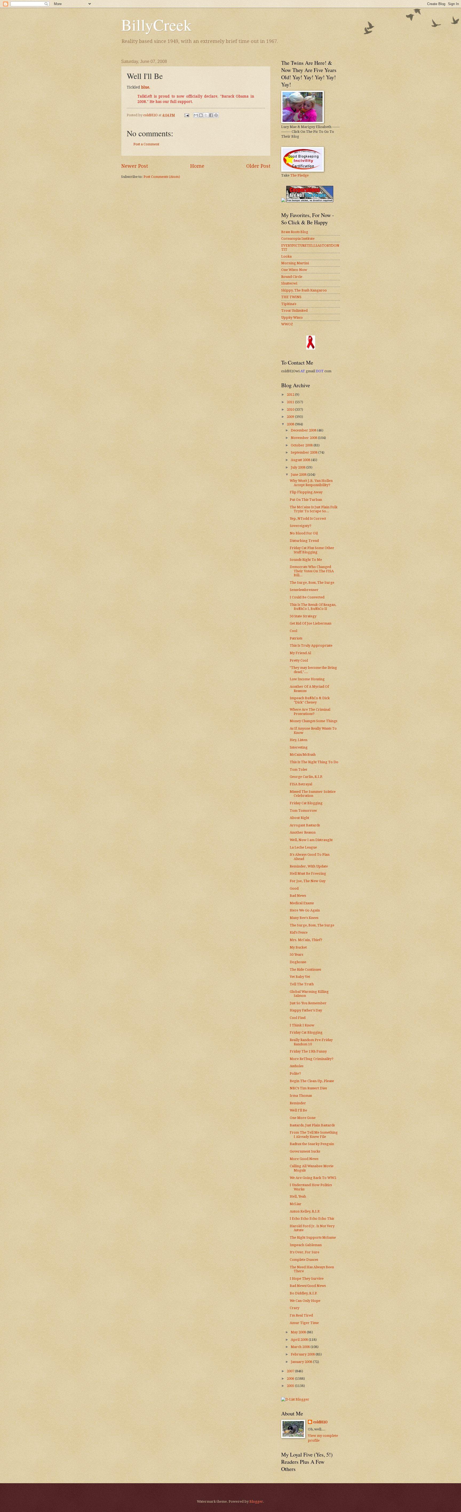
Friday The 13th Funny (308, 1051)
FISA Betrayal (301, 784)
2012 (291, 395)
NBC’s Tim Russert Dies (308, 1088)
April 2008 (300, 1340)
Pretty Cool (299, 660)
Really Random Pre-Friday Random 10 (311, 1042)
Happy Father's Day (306, 1010)
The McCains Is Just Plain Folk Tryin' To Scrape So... (313, 509)
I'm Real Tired (301, 1315)
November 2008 (304, 438)
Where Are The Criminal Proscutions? (310, 711)
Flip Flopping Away (306, 492)
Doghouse (298, 962)
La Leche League (303, 847)
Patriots (296, 638)
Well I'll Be (298, 1110)
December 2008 (304, 430)
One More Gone (303, 1118)
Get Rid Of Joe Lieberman (310, 623)
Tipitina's (288, 304)
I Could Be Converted (307, 597)
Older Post (258, 166)
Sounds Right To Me (306, 560)
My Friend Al (300, 653)
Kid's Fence (299, 932)
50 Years (296, 955)
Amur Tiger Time (304, 1323)
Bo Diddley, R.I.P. (303, 1293)
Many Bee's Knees (304, 918)
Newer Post (134, 166)
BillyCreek (156, 24)
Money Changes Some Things (313, 721)
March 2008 (301, 1347)
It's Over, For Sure (304, 1252)
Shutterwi (289, 283)
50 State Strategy (303, 616)
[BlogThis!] (201, 115)
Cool (293, 631)
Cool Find (297, 1018)
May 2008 (299, 1332)
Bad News (298, 896)
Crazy (294, 1308)
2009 (291, 417)
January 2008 (302, 1362)
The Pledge (299, 175)
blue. (145, 87)
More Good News (304, 1159)
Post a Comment (146, 144)
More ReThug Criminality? (311, 1059)
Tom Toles (298, 769)
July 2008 (298, 467)
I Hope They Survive (307, 1279)
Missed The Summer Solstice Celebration (313, 794)
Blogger (256, 1501)
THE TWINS (291, 297)
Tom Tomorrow (303, 811)
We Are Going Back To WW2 (313, 1178)
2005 (291, 1386)
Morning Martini (295, 263)
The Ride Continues (305, 969)
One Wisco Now (294, 270)
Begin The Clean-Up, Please (312, 1081)
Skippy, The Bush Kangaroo (304, 290)
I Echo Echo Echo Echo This (312, 1219)
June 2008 (299, 475)
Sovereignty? (300, 526)
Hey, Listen (298, 740)
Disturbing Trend (304, 541)
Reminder (298, 1103)
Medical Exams (302, 903)
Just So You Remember (308, 1003)
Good (294, 888)
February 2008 (303, 1354)
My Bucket (298, 947)
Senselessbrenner (304, 590)
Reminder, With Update (309, 866)
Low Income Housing (307, 679)
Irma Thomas (301, 1096)
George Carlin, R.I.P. (306, 777)
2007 (291, 1371)
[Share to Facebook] (211, 115)
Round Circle (291, 277)
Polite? (295, 1073)
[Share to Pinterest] (216, 115)
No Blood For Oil (304, 533)
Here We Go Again (305, 910)
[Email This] (195, 115)
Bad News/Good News (308, 1286)
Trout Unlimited (294, 311)
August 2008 (301, 460)
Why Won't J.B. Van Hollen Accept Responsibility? (311, 483)
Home (197, 166)
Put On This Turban (306, 500)
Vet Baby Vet (300, 977)
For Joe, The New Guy (307, 881)
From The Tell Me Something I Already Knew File (314, 1134)
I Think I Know (302, 1025)
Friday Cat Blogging (306, 803)
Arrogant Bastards (305, 825)
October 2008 (302, 445)
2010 (291, 409)
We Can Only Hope (305, 1301)
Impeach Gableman (306, 1245)
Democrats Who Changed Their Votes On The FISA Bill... (312, 571)
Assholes (296, 1066)
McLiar (295, 1204)
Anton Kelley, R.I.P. (305, 1211)
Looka (286, 256)
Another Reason (303, 832)
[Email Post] (186, 115)
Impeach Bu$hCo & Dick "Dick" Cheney (310, 700)
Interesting (299, 747)
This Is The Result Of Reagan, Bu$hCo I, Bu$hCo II (313, 607)
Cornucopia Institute (298, 239)
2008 (291, 424)
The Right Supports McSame (313, 1237)
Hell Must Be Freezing (308, 873)
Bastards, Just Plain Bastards (312, 1125)
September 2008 (304, 452)
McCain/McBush (303, 755)
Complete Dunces (304, 1260)
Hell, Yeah (298, 1196)
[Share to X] (206, 115)
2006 (291, 1379)
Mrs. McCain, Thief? (306, 940)
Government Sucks (305, 1151)
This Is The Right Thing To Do (314, 762)
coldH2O (320, 1422)
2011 (291, 402)
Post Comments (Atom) (162, 177)
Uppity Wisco (292, 317)
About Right (299, 818)
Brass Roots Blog (294, 232)
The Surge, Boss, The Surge (312, 583)
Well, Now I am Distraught (311, 840)
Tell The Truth (302, 984)
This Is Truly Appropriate (311, 645)
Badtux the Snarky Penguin (312, 1144)
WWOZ (287, 324)
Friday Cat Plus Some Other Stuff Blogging (312, 550)
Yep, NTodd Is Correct (308, 519)
